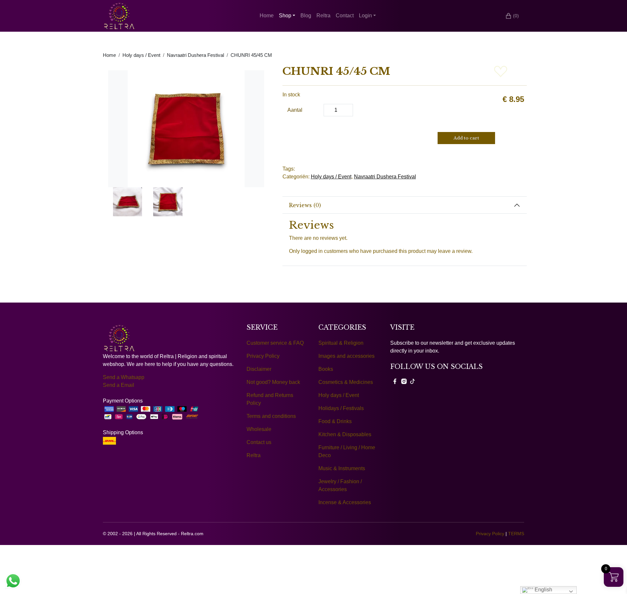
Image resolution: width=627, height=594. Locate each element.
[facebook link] (394, 381)
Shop (285, 15)
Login (365, 15)
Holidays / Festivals (341, 408)
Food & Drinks (335, 421)
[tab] (404, 205)
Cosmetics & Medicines (345, 382)
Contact (345, 15)
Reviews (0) (305, 205)
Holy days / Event (141, 55)
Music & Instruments (341, 468)
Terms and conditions (271, 416)
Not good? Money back (273, 382)
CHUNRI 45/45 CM (251, 55)
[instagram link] (404, 381)
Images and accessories (346, 356)
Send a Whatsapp (123, 377)
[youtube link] (412, 381)
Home (267, 15)
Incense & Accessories (344, 502)
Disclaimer (259, 369)
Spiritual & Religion (340, 343)
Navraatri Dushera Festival (195, 55)
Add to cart (466, 138)
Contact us (259, 442)
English (542, 589)
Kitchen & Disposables (344, 434)
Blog (305, 15)
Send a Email (118, 385)
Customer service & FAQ (275, 343)
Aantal (294, 110)
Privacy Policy (263, 356)
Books (325, 369)
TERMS (516, 533)
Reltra (323, 15)
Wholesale (259, 429)
